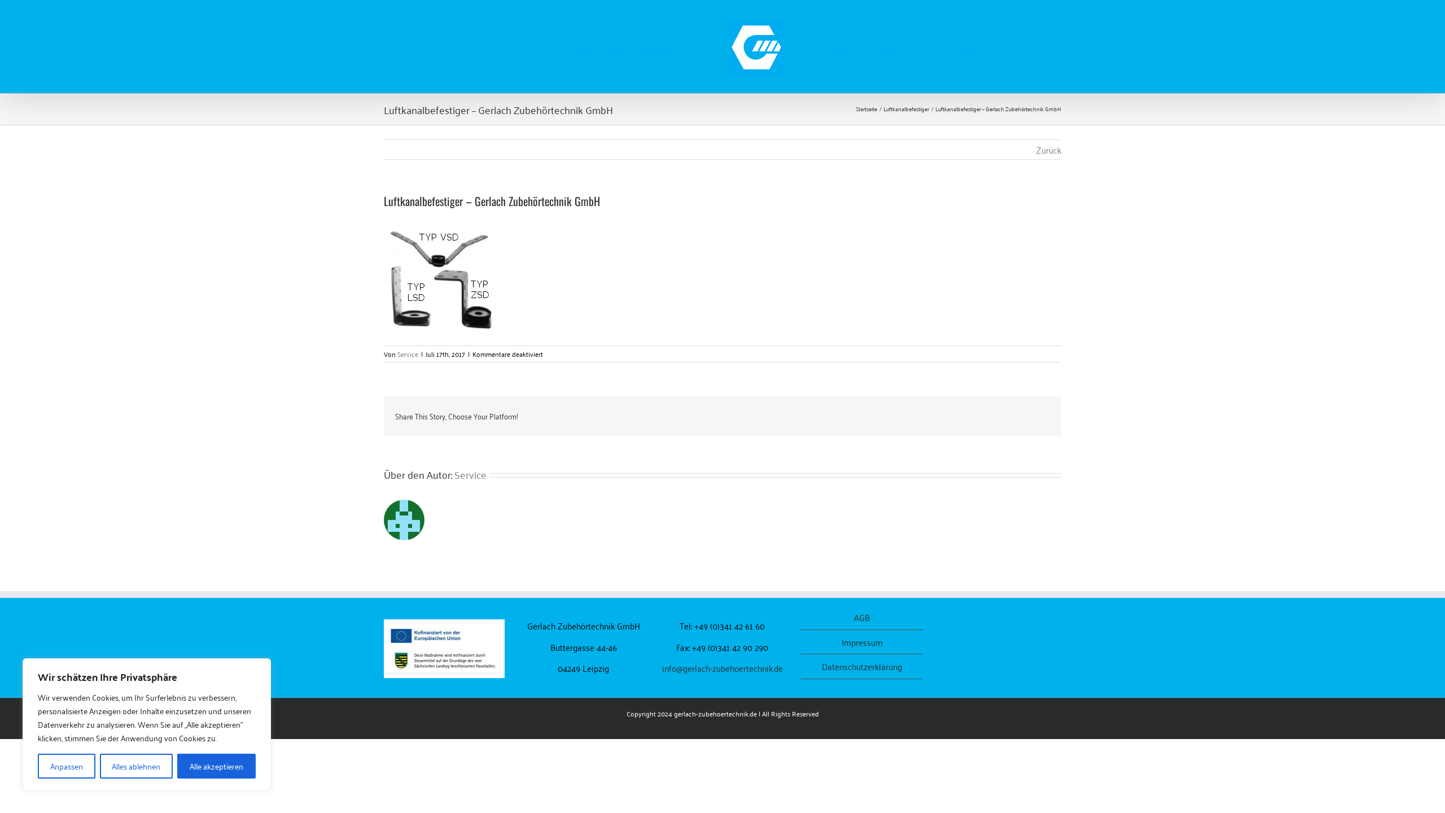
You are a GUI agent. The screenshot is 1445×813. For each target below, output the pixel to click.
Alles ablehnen (136, 766)
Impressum (862, 642)
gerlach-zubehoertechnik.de (715, 713)
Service (407, 354)
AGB (862, 617)
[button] (963, 47)
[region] (147, 724)
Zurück (1048, 150)
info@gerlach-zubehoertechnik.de (722, 668)
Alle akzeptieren (216, 766)
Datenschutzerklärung (862, 666)
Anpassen (66, 766)
